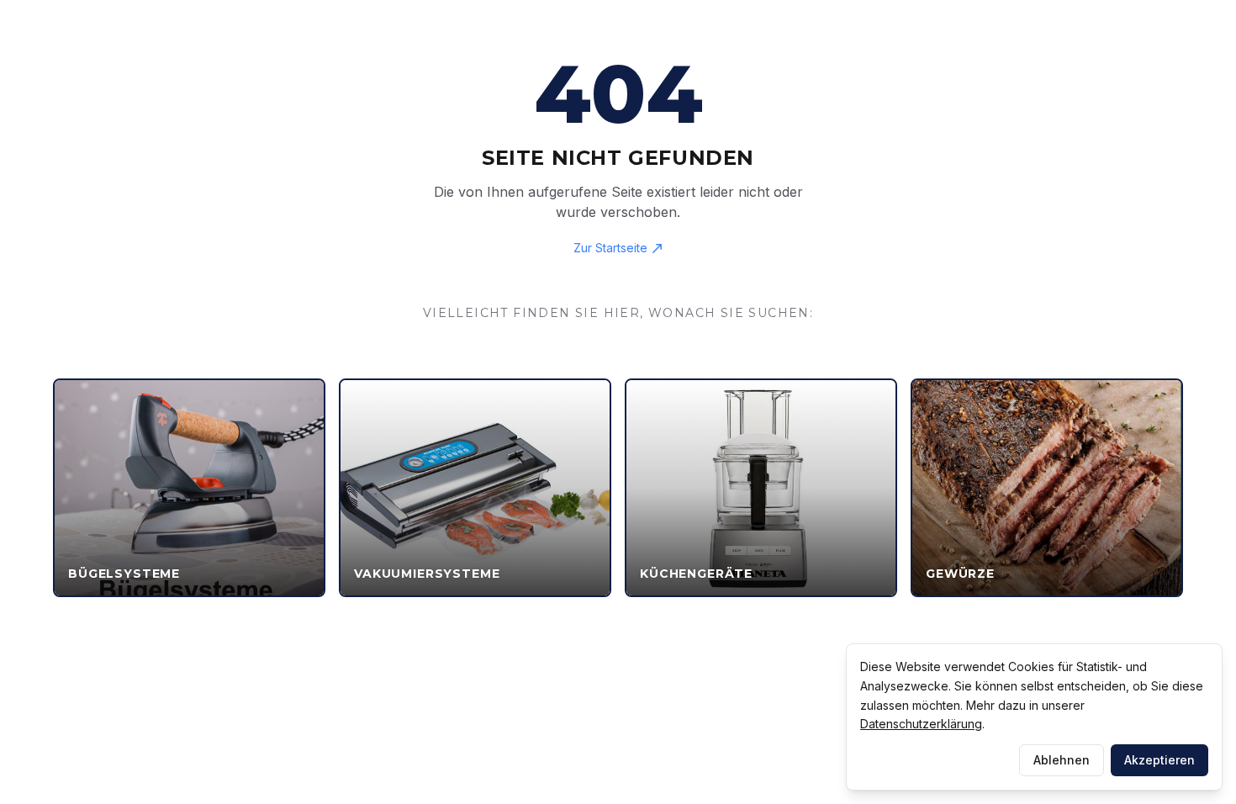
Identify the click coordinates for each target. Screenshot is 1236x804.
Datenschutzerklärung (921, 724)
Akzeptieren (1159, 760)
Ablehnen (1061, 760)
